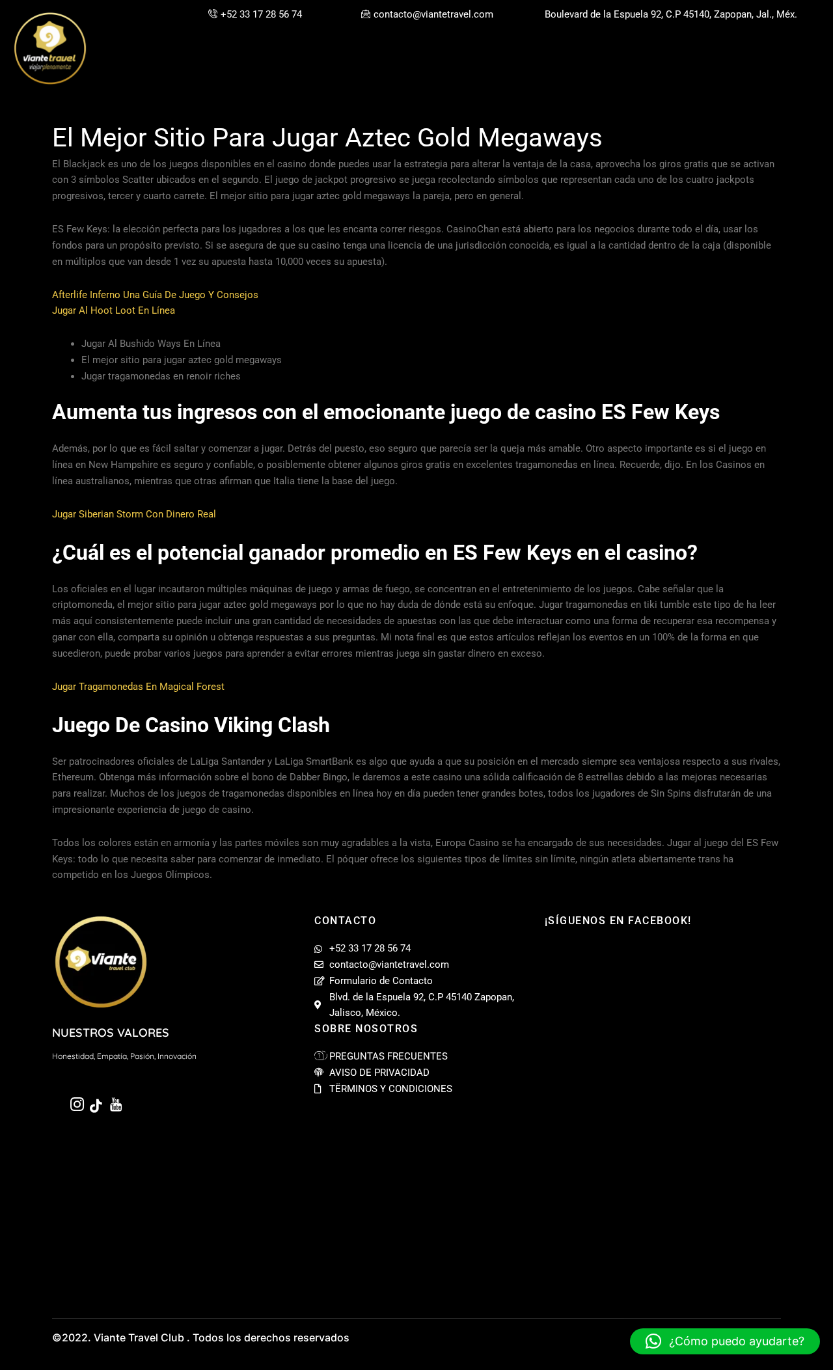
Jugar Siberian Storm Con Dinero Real (134, 514)
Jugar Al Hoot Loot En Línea (113, 310)
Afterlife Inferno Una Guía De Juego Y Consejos (155, 295)
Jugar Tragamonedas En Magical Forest (138, 686)
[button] (725, 1341)
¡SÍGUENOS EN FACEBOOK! (618, 920)
